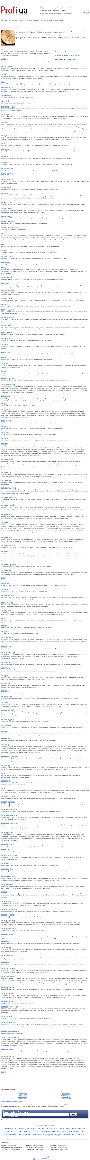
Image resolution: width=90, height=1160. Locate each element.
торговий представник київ (75, 1128)
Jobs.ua (38, 1125)
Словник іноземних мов (24, 20)
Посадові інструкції (11, 20)
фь (76, 55)
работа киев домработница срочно (47, 1131)
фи (60, 55)
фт (69, 55)
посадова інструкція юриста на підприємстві (48, 1135)
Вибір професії (36, 20)
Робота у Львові (22, 1095)
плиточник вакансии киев (14, 1128)
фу (71, 55)
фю (79, 55)
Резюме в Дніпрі (66, 1094)
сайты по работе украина (34, 1128)
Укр (84, 12)
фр (67, 55)
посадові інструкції (53, 8)
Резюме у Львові (66, 1095)
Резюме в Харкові (66, 1098)
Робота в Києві (23, 1093)
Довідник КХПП (59, 20)
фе (58, 55)
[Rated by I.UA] (52, 1159)
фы (74, 55)
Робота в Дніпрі (22, 1094)
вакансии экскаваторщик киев (72, 1131)
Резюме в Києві (66, 1093)
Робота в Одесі (22, 1097)
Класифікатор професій (47, 20)
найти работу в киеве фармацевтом (19, 1131)
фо (65, 55)
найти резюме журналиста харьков (17, 1135)
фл (62, 55)
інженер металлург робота (76, 1135)
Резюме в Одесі (66, 1097)
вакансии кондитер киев (55, 1128)
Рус (87, 12)
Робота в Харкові (22, 1098)
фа (55, 55)
